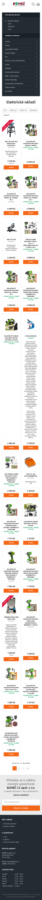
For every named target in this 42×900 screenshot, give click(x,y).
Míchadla (8, 68)
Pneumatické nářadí (11, 49)
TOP (5, 110)
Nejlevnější (33, 110)
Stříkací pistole (10, 87)
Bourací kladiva (10, 53)
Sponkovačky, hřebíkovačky (14, 84)
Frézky (7, 64)
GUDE (9, 24)
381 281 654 (11, 864)
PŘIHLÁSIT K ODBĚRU (21, 808)
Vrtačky (7, 42)
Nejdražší (6, 115)
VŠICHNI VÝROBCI (13, 21)
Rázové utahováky (11, 80)
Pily (6, 57)
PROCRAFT (11, 27)
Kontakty (6, 839)
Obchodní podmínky (10, 824)
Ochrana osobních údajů (11, 842)
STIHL (9, 29)
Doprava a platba (8, 826)
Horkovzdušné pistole (12, 72)
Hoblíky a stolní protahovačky (15, 61)
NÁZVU (12, 110)
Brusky (7, 45)
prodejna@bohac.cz (12, 862)
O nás (5, 837)
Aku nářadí (8, 91)
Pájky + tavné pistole (12, 76)
